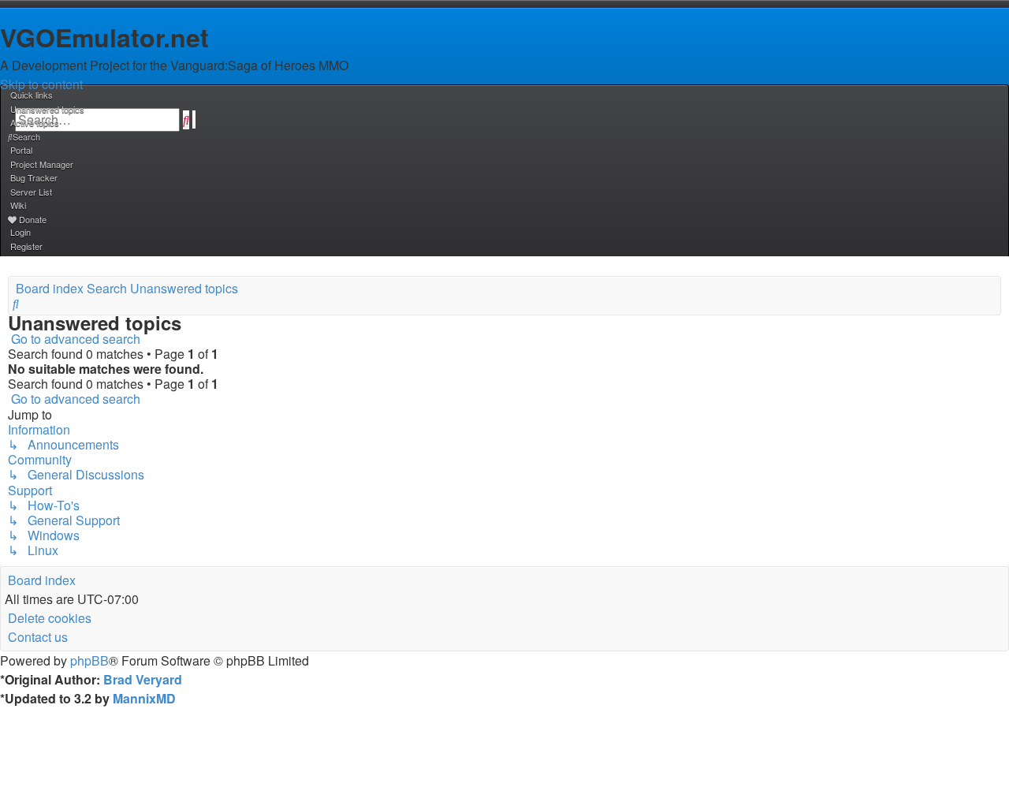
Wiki (18, 205)
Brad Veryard (142, 679)
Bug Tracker (34, 177)
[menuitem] (46, 109)
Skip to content (41, 84)
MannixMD (144, 698)
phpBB (89, 660)
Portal (21, 150)
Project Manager (41, 164)
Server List (31, 191)
